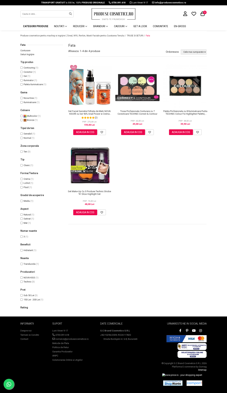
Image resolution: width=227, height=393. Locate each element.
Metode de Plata (60, 343)
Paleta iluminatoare (33, 84)
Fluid (26, 187)
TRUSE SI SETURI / (136, 35)
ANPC (55, 355)
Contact (24, 339)
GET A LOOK (140, 26)
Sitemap (202, 370)
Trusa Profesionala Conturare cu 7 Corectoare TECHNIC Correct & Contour (137, 112)
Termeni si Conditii (29, 335)
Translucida (29, 264)
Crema (27, 179)
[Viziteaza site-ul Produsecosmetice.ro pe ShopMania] (172, 383)
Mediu (27, 201)
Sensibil (28, 133)
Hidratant (28, 250)
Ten (25, 151)
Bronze (30, 120)
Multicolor (31, 116)
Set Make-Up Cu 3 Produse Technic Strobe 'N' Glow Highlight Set (89, 192)
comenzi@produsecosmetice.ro (72, 339)
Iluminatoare (30, 102)
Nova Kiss (29, 98)
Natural (27, 214)
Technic (27, 281)
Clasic (27, 165)
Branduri (99, 26)
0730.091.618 (62, 335)
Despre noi (26, 330)
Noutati (59, 26)
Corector (28, 72)
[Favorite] (102, 132)
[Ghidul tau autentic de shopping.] (194, 383)
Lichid (27, 183)
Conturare (25, 50)
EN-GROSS (180, 26)
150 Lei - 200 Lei (32, 299)
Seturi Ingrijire (27, 54)
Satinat (27, 218)
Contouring (29, 67)
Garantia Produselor (62, 351)
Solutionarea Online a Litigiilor (67, 360)
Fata (148, 35)
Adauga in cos (85, 132)
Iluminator (29, 80)
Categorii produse (35, 26)
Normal (27, 138)
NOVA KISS (29, 277)
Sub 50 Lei (29, 295)
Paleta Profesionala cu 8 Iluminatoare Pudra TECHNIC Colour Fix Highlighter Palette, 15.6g (185, 112)
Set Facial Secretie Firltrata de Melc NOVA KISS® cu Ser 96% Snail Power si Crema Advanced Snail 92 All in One (89, 112)
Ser (25, 76)
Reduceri (79, 26)
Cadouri (119, 26)
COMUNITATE (160, 26)
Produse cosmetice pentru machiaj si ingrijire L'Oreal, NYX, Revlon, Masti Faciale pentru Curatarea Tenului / (73, 35)
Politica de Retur (60, 347)
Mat (25, 223)
